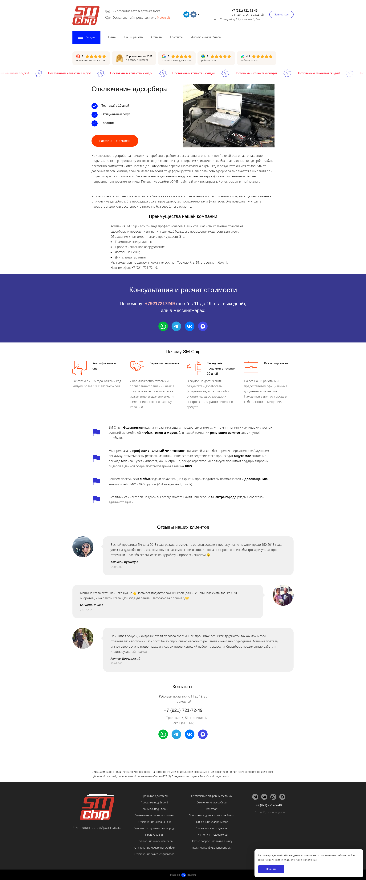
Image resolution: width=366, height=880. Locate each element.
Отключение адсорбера (211, 802)
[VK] (189, 326)
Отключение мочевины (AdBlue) (154, 847)
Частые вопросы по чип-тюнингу (211, 841)
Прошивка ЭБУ (154, 834)
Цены (112, 37)
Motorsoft (163, 17)
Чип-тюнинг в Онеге (206, 37)
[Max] (203, 326)
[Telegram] (176, 326)
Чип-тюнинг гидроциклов (212, 834)
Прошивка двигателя (154, 796)
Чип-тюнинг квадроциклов (211, 822)
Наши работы (134, 37)
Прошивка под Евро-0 (154, 809)
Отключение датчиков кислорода (154, 828)
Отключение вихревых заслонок (211, 796)
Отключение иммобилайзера (154, 841)
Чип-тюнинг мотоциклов (211, 828)
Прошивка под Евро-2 (154, 802)
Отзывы (156, 37)
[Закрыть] (359, 853)
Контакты (176, 37)
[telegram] (186, 14)
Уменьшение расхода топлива (154, 815)
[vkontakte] (193, 14)
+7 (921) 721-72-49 (245, 10)
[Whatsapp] (163, 326)
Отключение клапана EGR (154, 822)
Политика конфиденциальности (211, 847)
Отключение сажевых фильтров (154, 854)
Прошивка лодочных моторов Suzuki (211, 815)
